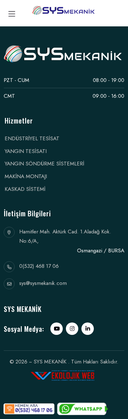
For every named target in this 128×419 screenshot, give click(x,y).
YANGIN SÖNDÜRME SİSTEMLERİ (44, 163)
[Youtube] (56, 328)
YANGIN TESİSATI (26, 151)
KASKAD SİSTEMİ (25, 189)
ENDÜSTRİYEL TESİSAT (32, 138)
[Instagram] (72, 328)
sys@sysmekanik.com (43, 283)
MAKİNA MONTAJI (26, 176)
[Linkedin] (87, 328)
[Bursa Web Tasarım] (64, 373)
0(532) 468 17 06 (39, 266)
